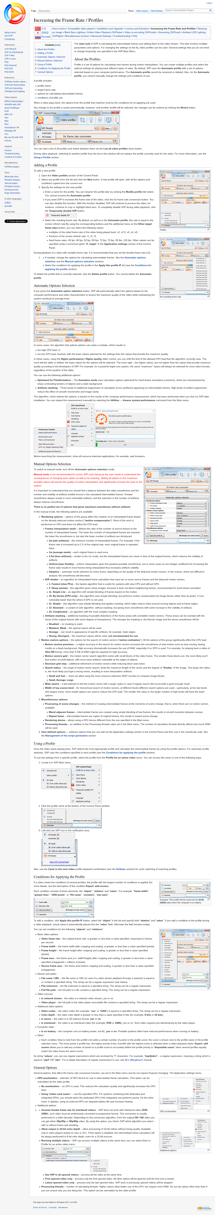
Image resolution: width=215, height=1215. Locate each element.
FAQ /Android (11, 65)
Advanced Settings (101, 36)
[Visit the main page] (14, 13)
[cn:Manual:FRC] (38, 28)
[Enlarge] (208, 229)
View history (157, 11)
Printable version (12, 186)
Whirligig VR (10, 131)
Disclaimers (63, 1207)
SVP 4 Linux (10, 59)
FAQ (135, 36)
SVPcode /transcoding (15, 85)
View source (142, 11)
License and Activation (137, 28)
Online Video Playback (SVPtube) (104, 32)
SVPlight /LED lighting (15, 91)
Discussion (44, 11)
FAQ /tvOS (9, 72)
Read (130, 11)
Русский (45, 36)
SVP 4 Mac (10, 55)
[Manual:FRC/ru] (38, 36)
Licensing (52, 1207)
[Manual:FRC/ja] (38, 32)
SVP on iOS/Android (14, 52)
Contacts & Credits (13, 157)
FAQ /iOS (9, 68)
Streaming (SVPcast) (169, 32)
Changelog (10, 39)
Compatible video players (81, 28)
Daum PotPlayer (12, 108)
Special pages (11, 183)
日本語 (45, 32)
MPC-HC (9, 114)
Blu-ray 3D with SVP (14, 137)
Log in (209, 3)
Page (33, 11)
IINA (6, 121)
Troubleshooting (121, 36)
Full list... (8, 141)
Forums (8, 150)
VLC (7, 134)
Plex (7, 124)
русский (8, 206)
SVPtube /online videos (15, 82)
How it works (59, 28)
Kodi (7, 111)
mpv (6, 117)
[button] (37, 45)
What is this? (10, 32)
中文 (43, 28)
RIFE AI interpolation (14, 101)
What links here (12, 176)
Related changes (12, 180)
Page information (12, 193)
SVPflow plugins (12, 167)
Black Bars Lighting (74, 32)
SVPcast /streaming (13, 88)
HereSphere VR (12, 127)
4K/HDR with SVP (13, 104)
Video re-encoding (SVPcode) (140, 32)
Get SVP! (9, 36)
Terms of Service (40, 1207)
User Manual (10, 49)
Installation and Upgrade (110, 28)
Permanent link (11, 190)
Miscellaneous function (77, 36)
